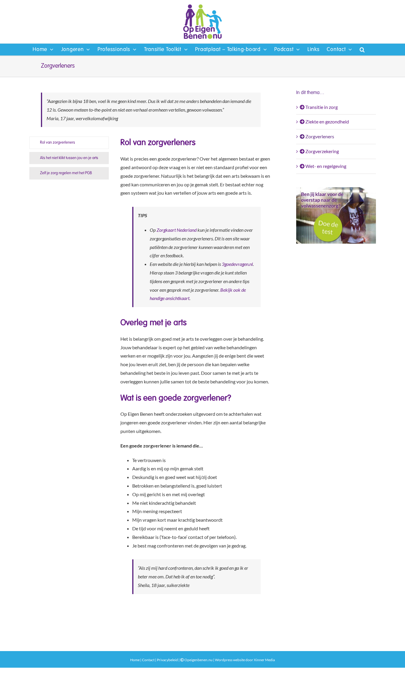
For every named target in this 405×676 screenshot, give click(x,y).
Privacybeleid (167, 660)
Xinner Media (264, 660)
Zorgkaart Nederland (177, 230)
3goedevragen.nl (237, 264)
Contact (148, 660)
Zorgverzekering (321, 151)
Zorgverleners (319, 136)
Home (135, 660)
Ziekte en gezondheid (326, 121)
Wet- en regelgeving (325, 166)
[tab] (69, 143)
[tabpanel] (196, 370)
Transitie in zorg (321, 107)
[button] (362, 49)
